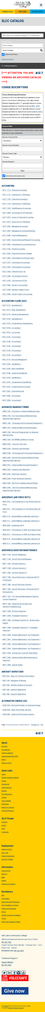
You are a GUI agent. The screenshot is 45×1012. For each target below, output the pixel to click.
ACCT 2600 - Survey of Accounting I (15, 285)
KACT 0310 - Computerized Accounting (16, 387)
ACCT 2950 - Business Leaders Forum (16, 290)
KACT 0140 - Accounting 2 (12, 341)
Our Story (4, 746)
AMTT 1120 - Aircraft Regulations (14, 555)
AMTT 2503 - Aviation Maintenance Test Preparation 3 (21, 648)
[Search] (41, 50)
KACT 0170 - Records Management (15, 360)
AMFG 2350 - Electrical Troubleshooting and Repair (20, 483)
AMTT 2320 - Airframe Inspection (14, 611)
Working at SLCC (7, 849)
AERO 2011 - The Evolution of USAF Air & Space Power (22, 534)
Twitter (4, 973)
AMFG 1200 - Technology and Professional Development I (23, 423)
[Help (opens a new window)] (42, 73)
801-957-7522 (6, 942)
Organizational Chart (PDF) (10, 756)
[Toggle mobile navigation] (41, 5)
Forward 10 (35, 725)
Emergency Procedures (8, 884)
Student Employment (8, 856)
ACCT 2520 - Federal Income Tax (14, 272)
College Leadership (7, 753)
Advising (4, 791)
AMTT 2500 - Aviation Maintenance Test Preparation (21, 635)
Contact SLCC (7, 12)
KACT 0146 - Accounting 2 (12, 346)
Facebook (14, 973)
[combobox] (22, 35)
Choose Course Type (9, 153)
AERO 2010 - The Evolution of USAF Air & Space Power (22, 530)
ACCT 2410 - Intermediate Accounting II (16, 267)
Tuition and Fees (7, 788)
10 (25, 725)
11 (28, 725)
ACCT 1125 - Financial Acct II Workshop (16, 204)
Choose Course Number (10, 145)
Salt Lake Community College (22, 5)
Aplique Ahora (37, 12)
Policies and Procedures (9, 909)
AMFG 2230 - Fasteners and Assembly (16, 449)
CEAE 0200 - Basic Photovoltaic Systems (17, 710)
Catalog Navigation (10, 66)
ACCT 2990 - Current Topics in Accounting (17, 294)
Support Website (7, 962)
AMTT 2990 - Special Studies (13, 665)
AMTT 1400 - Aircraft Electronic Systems (17, 585)
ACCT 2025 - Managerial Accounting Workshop (19, 231)
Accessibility (5, 899)
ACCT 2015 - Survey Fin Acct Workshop (16, 222)
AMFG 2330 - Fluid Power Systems (14, 474)
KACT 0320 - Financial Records (13, 391)
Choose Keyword (8, 162)
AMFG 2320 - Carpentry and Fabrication (16, 470)
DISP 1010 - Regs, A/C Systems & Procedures (18, 676)
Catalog (4, 797)
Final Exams (5, 804)
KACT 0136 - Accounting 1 (12, 337)
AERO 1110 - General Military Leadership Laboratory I (21, 516)
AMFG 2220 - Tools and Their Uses (15, 444)
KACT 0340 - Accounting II (12, 400)
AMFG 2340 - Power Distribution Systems (17, 479)
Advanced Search (8, 59)
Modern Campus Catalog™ (16, 1008)
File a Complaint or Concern (10, 905)
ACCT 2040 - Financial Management (15, 235)
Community (5, 832)
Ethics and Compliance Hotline (11, 922)
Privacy (4, 912)
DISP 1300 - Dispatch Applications (14, 690)
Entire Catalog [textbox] (7, 45)
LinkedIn (9, 973)
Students (4, 822)
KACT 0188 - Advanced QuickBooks (15, 373)
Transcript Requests (8, 811)
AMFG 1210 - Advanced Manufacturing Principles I (20, 428)
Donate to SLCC (7, 763)
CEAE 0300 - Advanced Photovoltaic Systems (18, 714)
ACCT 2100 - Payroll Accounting (14, 249)
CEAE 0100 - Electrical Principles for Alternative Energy (21, 705)
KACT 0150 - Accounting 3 (12, 350)
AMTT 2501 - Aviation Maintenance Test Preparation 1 (21, 639)
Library (4, 774)
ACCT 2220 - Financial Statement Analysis (17, 253)
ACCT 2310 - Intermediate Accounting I (16, 262)
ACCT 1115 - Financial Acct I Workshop (16, 195)
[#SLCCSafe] (22, 976)
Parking (4, 881)
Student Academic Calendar (10, 778)
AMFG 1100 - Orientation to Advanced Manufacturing (21, 411)
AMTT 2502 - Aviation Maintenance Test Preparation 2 (21, 644)
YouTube (23, 973)
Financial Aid (5, 784)
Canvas (4, 781)
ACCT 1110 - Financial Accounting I (15, 190)
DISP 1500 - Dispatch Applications (14, 694)
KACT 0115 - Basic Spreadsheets (14, 310)
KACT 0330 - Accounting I (12, 396)
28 (42, 725)
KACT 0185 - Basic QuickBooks (13, 369)
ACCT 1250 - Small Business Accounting (17, 208)
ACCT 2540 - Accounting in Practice (15, 276)
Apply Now (22, 12)
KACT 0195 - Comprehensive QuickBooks (17, 382)
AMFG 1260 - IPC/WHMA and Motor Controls (18, 440)
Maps (3, 877)
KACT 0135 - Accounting (11, 332)
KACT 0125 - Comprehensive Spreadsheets (18, 323)
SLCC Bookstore (7, 794)
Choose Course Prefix (9, 137)
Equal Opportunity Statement (11, 902)
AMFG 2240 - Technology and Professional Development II (23, 453)
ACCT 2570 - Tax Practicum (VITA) (15, 281)
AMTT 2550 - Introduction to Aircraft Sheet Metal (20, 653)
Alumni (4, 760)
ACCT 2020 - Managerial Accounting (15, 226)
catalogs (5, 1006)
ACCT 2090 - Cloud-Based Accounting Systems (19, 244)
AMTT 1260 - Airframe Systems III (15, 573)
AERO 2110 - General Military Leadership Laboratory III (21, 539)
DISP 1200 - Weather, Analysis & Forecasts (17, 685)
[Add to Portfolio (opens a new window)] (36, 73)
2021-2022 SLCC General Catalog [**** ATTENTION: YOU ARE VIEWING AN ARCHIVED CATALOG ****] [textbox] (23, 35)
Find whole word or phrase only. (15, 176)
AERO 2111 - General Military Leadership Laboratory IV (21, 543)
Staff (3, 829)
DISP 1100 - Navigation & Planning (14, 681)
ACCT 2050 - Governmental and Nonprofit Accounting (21, 240)
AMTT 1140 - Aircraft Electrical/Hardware (17, 559)
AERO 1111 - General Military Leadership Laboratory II (21, 521)
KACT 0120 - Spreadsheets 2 (13, 319)
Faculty (4, 825)
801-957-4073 (19, 951)
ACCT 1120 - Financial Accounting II (15, 199)
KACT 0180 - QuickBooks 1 (12, 364)
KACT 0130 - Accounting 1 (12, 328)
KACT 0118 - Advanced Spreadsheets (16, 314)
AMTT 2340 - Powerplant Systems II (15, 616)
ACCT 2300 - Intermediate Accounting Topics (18, 258)
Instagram (19, 973)
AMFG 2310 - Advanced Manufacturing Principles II (20, 465)
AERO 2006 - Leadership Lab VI (13, 525)
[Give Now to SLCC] (22, 990)
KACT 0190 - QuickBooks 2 (12, 378)
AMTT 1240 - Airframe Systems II (14, 568)
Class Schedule (6, 801)
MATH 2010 (37, 112)
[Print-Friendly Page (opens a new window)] (39, 73)
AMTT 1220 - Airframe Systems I (14, 564)
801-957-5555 (6, 965)
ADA (3, 895)
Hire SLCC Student (7, 859)
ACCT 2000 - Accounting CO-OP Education (17, 213)
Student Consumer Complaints (11, 915)
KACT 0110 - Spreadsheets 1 (13, 305)
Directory (4, 874)
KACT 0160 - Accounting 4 (12, 355)
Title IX (4, 918)
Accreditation (6, 750)
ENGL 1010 (35, 106)
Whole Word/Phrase (11, 54)
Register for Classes (8, 807)
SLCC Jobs (5, 853)
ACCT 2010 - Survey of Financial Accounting (18, 217)
